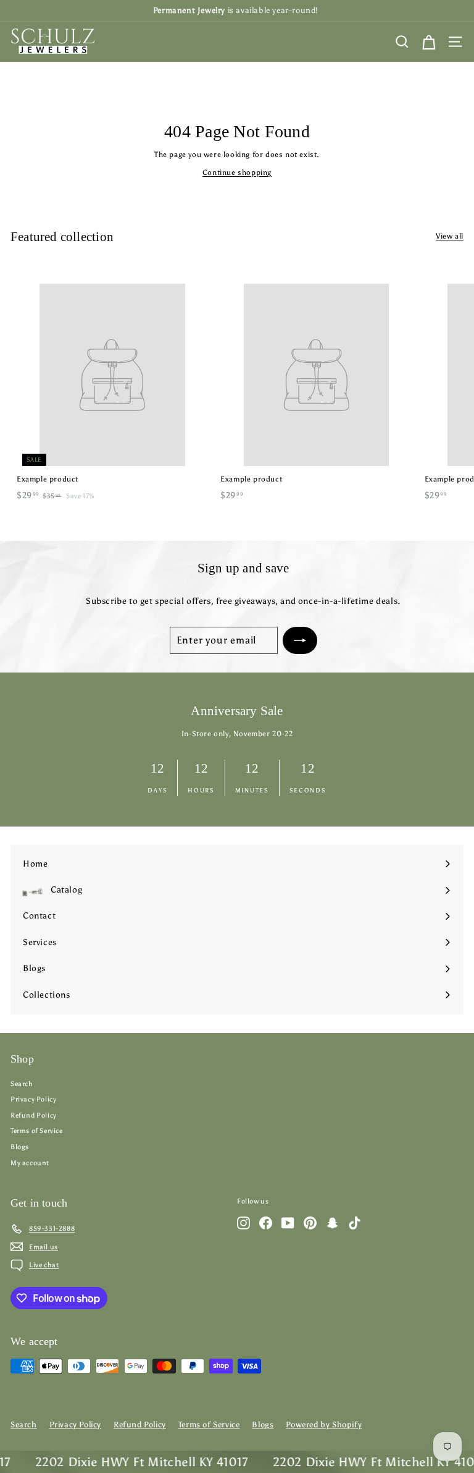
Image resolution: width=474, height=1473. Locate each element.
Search (21, 1084)
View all (450, 236)
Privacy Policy (33, 1099)
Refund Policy (33, 1115)
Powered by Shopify (324, 1424)
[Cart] (428, 42)
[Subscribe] (300, 640)
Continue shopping (237, 172)
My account (29, 1163)
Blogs (19, 1147)
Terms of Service (36, 1131)
